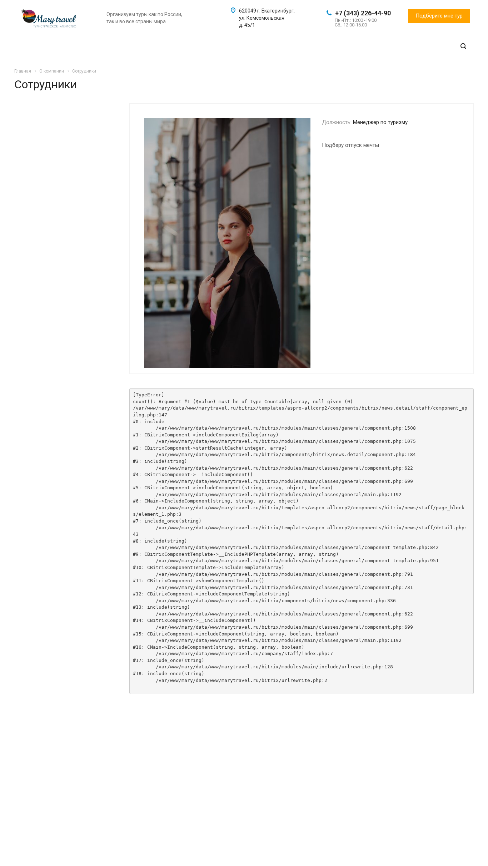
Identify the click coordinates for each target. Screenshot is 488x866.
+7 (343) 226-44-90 (363, 13)
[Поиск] (463, 46)
